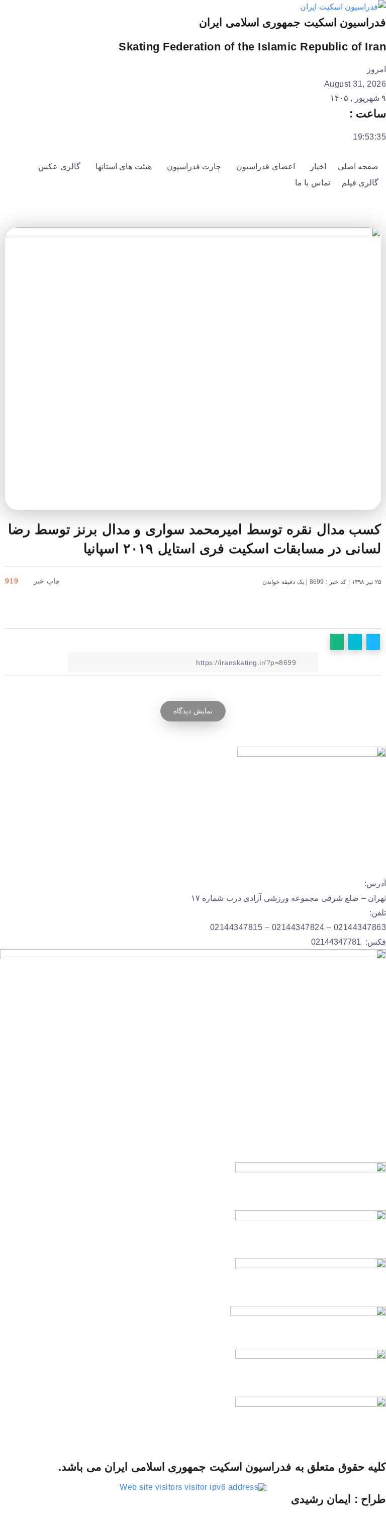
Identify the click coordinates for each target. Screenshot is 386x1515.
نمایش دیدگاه (193, 711)
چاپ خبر (48, 581)
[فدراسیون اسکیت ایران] (343, 7)
